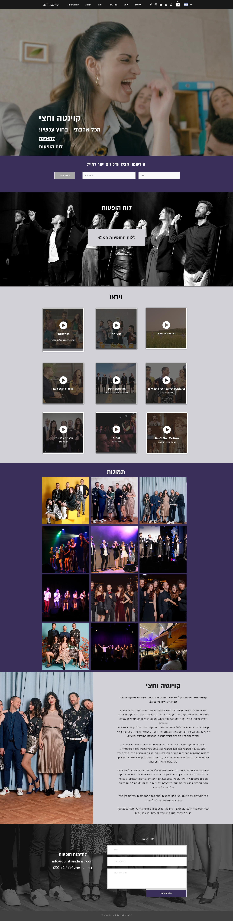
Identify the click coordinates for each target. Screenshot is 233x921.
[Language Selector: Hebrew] (187, 4)
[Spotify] (166, 4)
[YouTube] (161, 4)
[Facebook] (150, 4)
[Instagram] (156, 4)
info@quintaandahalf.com (72, 861)
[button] (178, 3)
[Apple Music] (171, 4)
